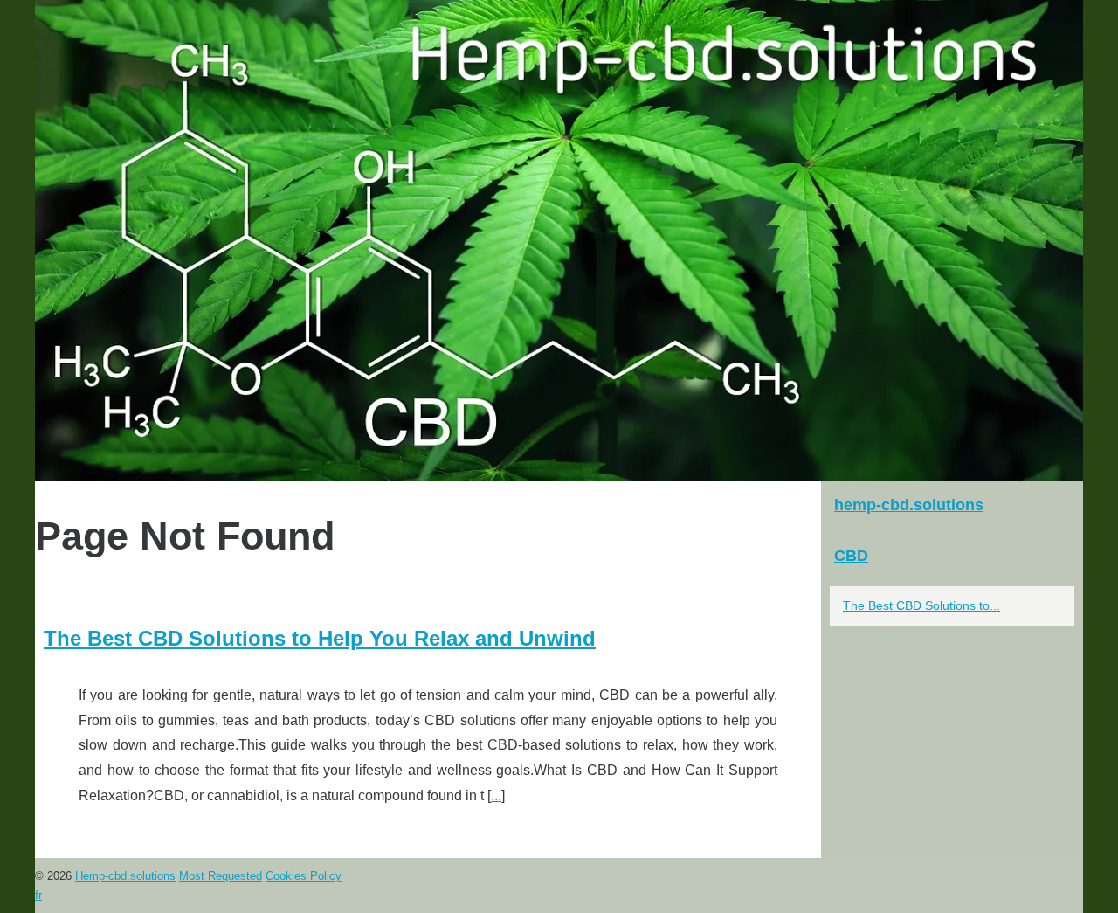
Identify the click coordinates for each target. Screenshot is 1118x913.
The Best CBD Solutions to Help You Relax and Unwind (320, 638)
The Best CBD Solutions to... (921, 605)
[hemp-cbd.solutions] (559, 240)
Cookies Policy (304, 875)
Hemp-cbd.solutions (125, 875)
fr (38, 895)
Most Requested (220, 875)
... (496, 795)
